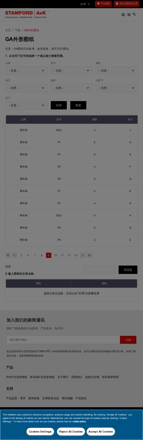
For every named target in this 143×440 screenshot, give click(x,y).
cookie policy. (79, 421)
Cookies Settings (40, 431)
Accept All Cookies (101, 431)
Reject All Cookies (71, 431)
